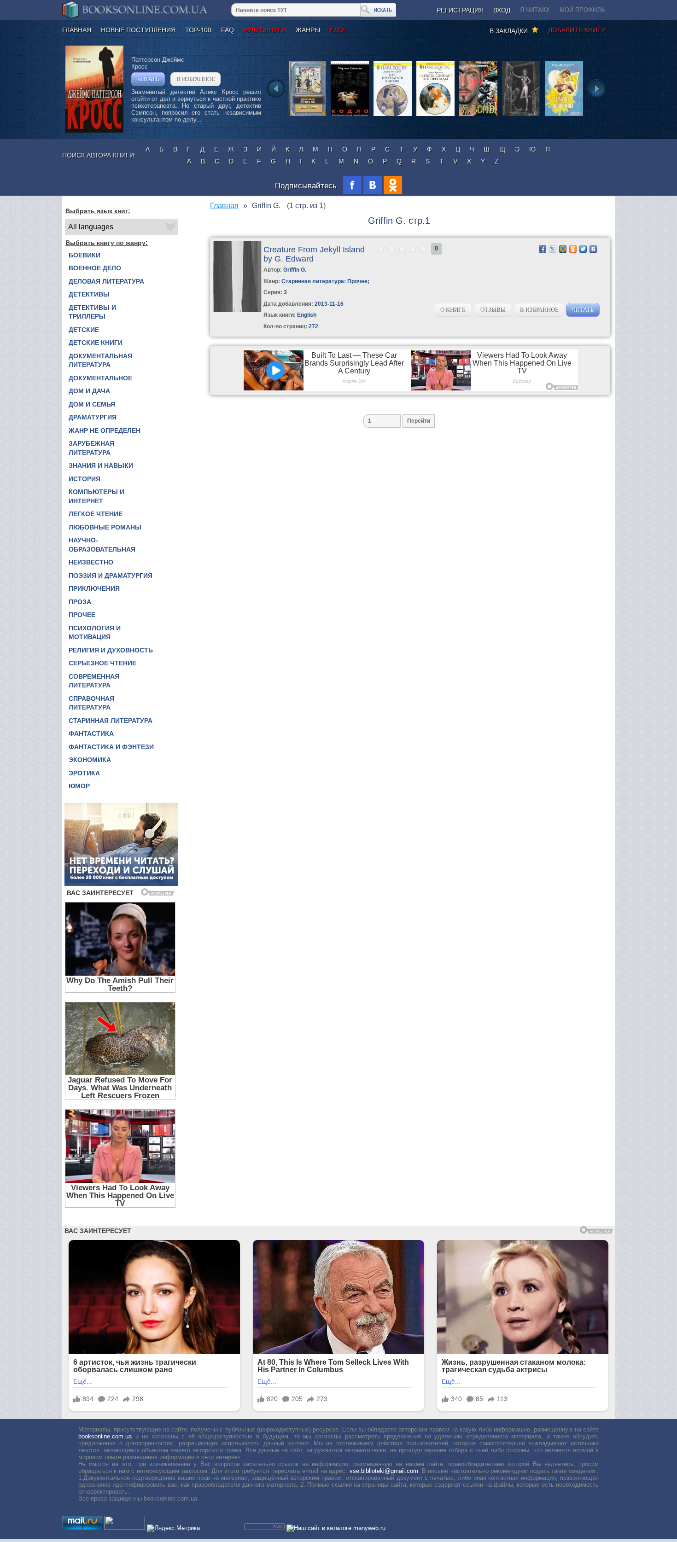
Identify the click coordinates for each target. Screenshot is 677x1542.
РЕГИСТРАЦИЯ (460, 10)
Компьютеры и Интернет (96, 496)
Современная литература (94, 681)
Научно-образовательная (102, 544)
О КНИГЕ (453, 309)
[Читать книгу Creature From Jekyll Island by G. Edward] (237, 310)
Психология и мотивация (95, 632)
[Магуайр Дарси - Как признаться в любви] (393, 115)
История (84, 479)
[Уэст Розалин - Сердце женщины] (564, 115)
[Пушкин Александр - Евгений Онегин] (307, 115)
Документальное (100, 378)
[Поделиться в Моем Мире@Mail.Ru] (562, 249)
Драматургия (93, 417)
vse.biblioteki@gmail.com (384, 1470)
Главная (76, 30)
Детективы (89, 294)
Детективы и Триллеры (92, 312)
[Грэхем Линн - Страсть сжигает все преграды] (435, 115)
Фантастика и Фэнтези (111, 747)
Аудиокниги (265, 30)
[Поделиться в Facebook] (542, 249)
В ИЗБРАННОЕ (195, 79)
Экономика (90, 759)
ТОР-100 (198, 30)
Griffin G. (294, 270)
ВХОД (501, 10)
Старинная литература (110, 720)
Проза (80, 601)
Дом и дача (89, 391)
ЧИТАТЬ (148, 79)
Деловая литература (106, 281)
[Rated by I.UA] (125, 1528)
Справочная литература (91, 703)
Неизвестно (91, 562)
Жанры (308, 30)
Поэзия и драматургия (110, 575)
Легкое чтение (96, 514)
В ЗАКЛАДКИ (510, 31)
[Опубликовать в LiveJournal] (552, 249)
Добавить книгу (576, 30)
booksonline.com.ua (105, 1436)
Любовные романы (105, 527)
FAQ (227, 30)
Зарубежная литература (91, 448)
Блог (338, 30)
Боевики (84, 255)
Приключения (94, 588)
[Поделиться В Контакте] (593, 249)
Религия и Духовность (111, 650)
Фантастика (91, 733)
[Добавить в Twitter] (583, 249)
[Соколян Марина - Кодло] (350, 115)
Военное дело (95, 268)
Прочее (82, 614)
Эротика (84, 773)
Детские (84, 329)
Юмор (79, 786)
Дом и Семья (92, 404)
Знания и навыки (101, 465)
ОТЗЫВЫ (493, 309)
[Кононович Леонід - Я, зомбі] (478, 115)
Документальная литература (100, 360)
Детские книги (96, 342)
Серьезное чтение (102, 663)
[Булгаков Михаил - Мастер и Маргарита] (521, 115)
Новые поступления (138, 30)
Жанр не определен (104, 430)
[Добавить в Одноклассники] (573, 249)
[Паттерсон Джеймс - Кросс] (94, 130)
